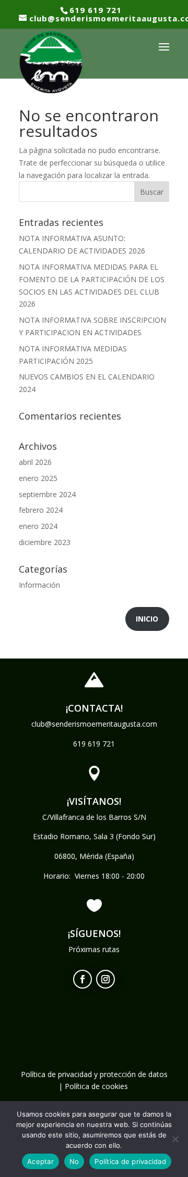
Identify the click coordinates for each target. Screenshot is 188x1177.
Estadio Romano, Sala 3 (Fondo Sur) (94, 836)
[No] (175, 1139)
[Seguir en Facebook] (82, 979)
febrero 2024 (41, 510)
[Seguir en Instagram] (105, 979)
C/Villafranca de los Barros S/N (94, 817)
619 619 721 (94, 744)
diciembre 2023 (44, 542)
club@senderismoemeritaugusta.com (94, 724)
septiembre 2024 (47, 494)
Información (39, 585)
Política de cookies (96, 1086)
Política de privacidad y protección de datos (94, 1074)
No (74, 1161)
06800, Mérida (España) (94, 856)
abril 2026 (35, 462)
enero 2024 (38, 526)
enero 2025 (38, 478)
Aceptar (40, 1161)
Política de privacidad (130, 1161)
